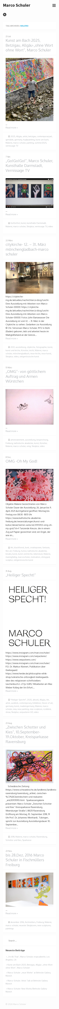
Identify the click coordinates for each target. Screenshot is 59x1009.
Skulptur (30, 226)
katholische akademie (23, 443)
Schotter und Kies (13, 840)
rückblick (47, 709)
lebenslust (38, 554)
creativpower (35, 547)
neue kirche (35, 353)
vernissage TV (12, 146)
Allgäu (19, 136)
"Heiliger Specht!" (18, 700)
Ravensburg (41, 837)
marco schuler (19, 143)
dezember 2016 (17, 922)
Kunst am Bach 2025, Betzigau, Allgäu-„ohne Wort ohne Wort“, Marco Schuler (29, 45)
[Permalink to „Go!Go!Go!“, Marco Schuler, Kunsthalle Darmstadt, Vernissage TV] (29, 193)
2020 (29, 700)
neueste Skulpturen (27, 925)
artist (25, 136)
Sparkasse (26, 840)
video (50, 226)
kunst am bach (42, 139)
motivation (35, 557)
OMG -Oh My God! (21, 461)
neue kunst (46, 353)
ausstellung (21, 347)
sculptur (9, 560)
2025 (13, 136)
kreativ (8, 554)
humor (24, 551)
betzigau (32, 136)
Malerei (9, 143)
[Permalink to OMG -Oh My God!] (29, 485)
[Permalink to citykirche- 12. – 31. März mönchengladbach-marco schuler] (29, 278)
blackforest (19, 547)
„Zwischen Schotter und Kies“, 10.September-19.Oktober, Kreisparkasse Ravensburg (27, 734)
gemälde (9, 139)
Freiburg (9, 443)
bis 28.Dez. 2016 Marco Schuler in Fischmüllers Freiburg (25, 860)
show (8, 712)
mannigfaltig (11, 557)
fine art (9, 551)
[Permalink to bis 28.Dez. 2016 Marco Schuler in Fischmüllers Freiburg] (29, 890)
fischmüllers (30, 922)
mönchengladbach (21, 353)
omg (29, 446)
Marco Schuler (16, 5)
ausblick (14, 703)
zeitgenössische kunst (29, 356)
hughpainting (29, 139)
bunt (27, 547)
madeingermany (27, 706)
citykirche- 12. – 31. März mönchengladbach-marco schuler (27, 249)
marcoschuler (24, 557)
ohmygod (45, 557)
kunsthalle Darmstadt (36, 223)
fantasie (46, 547)
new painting (23, 709)
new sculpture (36, 709)
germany (18, 139)
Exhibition (37, 703)
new (14, 709)
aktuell (36, 700)
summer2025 (41, 143)
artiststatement (17, 440)
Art (12, 547)
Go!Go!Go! (15, 223)
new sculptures (44, 925)
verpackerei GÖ (26, 712)
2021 (13, 347)
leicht (31, 350)
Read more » (12, 127)
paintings (10, 928)
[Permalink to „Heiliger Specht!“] (29, 616)
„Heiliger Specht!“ (21, 575)
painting (30, 143)
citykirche (31, 347)
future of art (47, 703)
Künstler (24, 350)
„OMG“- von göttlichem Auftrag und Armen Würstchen (26, 376)
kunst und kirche (13, 350)
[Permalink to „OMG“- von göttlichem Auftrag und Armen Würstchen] (29, 407)
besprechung (42, 440)
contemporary (25, 703)
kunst (23, 223)
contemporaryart (44, 136)
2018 (13, 837)
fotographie (41, 347)
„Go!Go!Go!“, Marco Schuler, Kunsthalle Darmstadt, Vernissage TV (29, 165)
